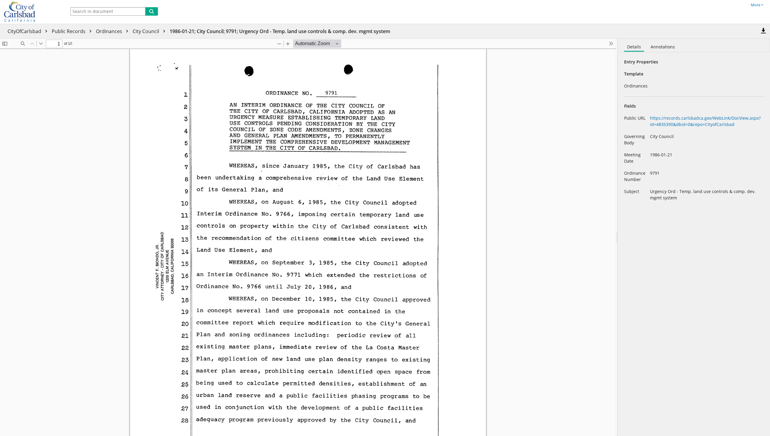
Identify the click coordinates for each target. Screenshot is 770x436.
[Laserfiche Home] (31, 12)
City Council (146, 31)
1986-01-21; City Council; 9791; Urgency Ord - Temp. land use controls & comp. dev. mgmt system (280, 31)
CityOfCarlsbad (25, 31)
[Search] (151, 11)
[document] (694, 237)
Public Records (69, 31)
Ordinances (109, 31)
